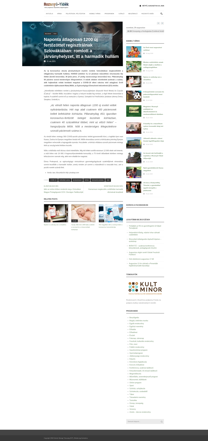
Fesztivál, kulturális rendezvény (141, 341)
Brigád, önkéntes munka (138, 321)
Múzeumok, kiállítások (137, 380)
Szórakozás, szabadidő (138, 391)
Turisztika (133, 400)
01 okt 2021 (51, 61)
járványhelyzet (77, 180)
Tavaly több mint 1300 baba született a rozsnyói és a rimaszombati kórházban (82, 227)
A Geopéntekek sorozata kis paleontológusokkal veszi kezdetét (153, 94)
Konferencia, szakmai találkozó (141, 368)
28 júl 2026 (149, 83)
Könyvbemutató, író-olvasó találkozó (143, 371)
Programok (109, 13)
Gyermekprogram (136, 353)
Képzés (132, 359)
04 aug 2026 (149, 53)
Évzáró (132, 335)
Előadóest (133, 332)
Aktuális (49, 13)
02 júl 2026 (149, 100)
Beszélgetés (134, 318)
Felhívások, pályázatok (75, 13)
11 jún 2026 (149, 174)
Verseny (132, 409)
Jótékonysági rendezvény (139, 356)
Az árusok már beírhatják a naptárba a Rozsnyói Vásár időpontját (153, 155)
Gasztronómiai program (138, 350)
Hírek (59, 13)
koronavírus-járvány (98, 180)
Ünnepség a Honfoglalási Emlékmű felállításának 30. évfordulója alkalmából (145, 31)
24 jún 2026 (149, 144)
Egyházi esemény (136, 326)
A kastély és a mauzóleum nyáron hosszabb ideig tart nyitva (153, 126)
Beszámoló (132, 13)
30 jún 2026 (149, 117)
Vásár (131, 406)
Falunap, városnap (136, 338)
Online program (135, 383)
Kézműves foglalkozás (138, 362)
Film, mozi (133, 344)
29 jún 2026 (149, 132)
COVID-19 (53, 180)
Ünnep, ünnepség (136, 403)
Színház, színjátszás (137, 388)
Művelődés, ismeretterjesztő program (143, 377)
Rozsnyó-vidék (148, 13)
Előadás (132, 329)
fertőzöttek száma (65, 180)
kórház (87, 180)
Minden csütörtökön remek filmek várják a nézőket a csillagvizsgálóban (153, 64)
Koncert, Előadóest (136, 365)
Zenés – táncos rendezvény (140, 412)
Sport (131, 385)
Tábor (131, 394)
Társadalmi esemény (137, 397)
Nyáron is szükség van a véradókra (55, 225)
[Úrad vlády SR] (145, 288)
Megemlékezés (135, 374)
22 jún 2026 (149, 162)
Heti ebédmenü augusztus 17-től (141, 259)
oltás (108, 180)
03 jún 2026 (149, 194)
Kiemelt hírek (95, 13)
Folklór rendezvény (136, 347)
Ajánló (121, 13)
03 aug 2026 (149, 71)
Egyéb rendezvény (136, 323)
